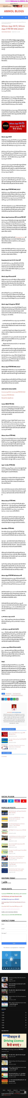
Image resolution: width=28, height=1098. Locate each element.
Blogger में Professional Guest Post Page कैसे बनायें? (17, 863)
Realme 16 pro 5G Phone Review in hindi (17, 997)
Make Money (8, 693)
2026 (14, 1012)
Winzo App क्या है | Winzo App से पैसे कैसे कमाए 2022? (17, 733)
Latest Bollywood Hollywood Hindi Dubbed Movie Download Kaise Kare (17, 838)
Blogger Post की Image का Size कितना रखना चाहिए (17, 851)
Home (3, 22)
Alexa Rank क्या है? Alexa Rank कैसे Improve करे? (17, 844)
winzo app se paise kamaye (10, 22)
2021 (14, 1025)
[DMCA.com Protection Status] (11, 970)
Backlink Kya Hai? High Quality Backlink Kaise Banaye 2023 (16, 869)
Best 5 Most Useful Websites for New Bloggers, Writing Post (16, 857)
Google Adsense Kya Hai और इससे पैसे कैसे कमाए (17, 739)
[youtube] (24, 801)
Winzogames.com (20, 237)
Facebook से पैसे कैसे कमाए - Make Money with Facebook (16, 818)
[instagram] (17, 801)
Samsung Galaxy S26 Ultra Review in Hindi (17, 978)
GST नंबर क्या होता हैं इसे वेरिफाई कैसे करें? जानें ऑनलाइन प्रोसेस (17, 1080)
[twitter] (11, 801)
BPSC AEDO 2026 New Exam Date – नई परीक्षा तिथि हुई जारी (17, 1003)
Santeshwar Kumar (6, 31)
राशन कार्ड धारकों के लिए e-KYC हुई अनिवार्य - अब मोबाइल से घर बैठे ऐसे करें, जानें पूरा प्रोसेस (17, 1074)
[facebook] (4, 801)
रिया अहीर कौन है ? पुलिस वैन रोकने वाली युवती (17, 990)
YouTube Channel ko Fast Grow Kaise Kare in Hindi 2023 (16, 746)
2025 (14, 1015)
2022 (14, 1022)
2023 (14, 1020)
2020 (14, 1027)
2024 (14, 1017)
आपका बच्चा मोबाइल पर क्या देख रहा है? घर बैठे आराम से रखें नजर (17, 984)
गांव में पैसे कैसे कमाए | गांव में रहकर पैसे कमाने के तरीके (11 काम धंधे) (17, 812)
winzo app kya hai (16, 693)
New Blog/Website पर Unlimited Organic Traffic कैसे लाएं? (16, 824)
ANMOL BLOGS (14, 11)
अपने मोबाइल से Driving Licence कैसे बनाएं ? (17, 830)
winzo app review (6, 695)
